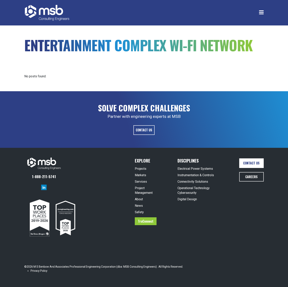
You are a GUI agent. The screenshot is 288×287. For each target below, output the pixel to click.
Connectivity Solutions (193, 181)
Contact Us (144, 130)
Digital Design (187, 199)
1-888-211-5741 (44, 176)
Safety (139, 212)
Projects (140, 169)
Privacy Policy (39, 270)
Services (141, 181)
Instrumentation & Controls (196, 175)
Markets (140, 175)
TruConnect (145, 221)
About (139, 199)
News (139, 206)
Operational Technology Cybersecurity (194, 190)
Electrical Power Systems (195, 169)
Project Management (144, 190)
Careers (251, 176)
